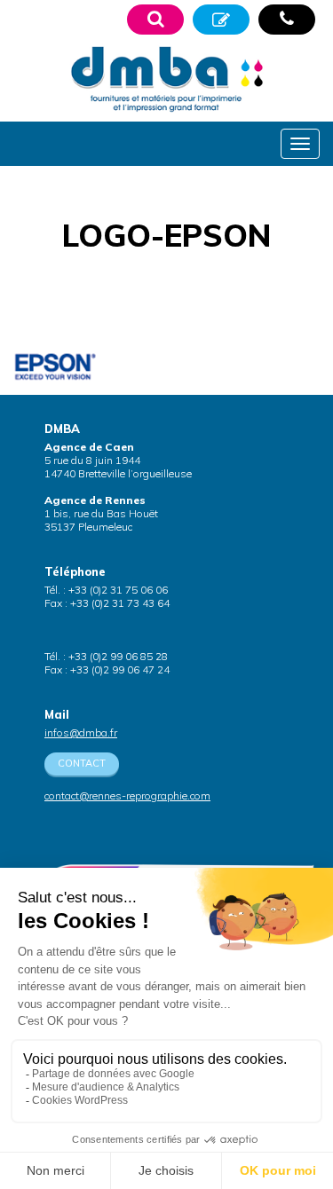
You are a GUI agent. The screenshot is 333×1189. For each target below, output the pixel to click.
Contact (82, 763)
